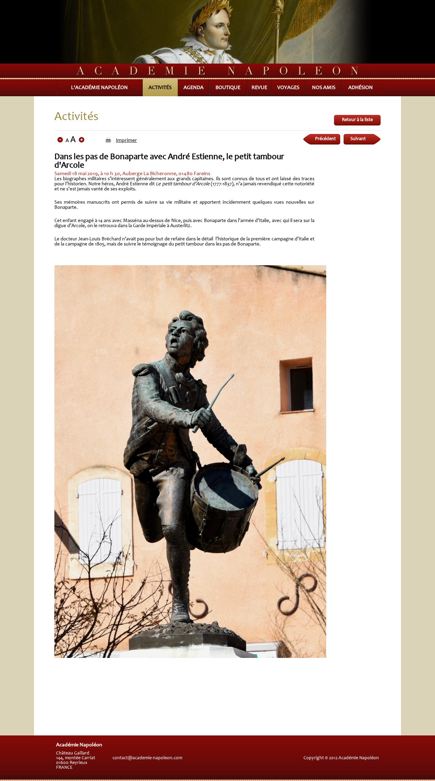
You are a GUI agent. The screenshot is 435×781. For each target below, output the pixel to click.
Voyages (288, 87)
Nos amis (323, 87)
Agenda (194, 87)
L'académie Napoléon (99, 87)
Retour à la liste (357, 120)
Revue (259, 87)
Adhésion (360, 87)
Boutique (227, 87)
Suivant (358, 139)
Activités (160, 87)
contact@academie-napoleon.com (147, 758)
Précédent (325, 139)
